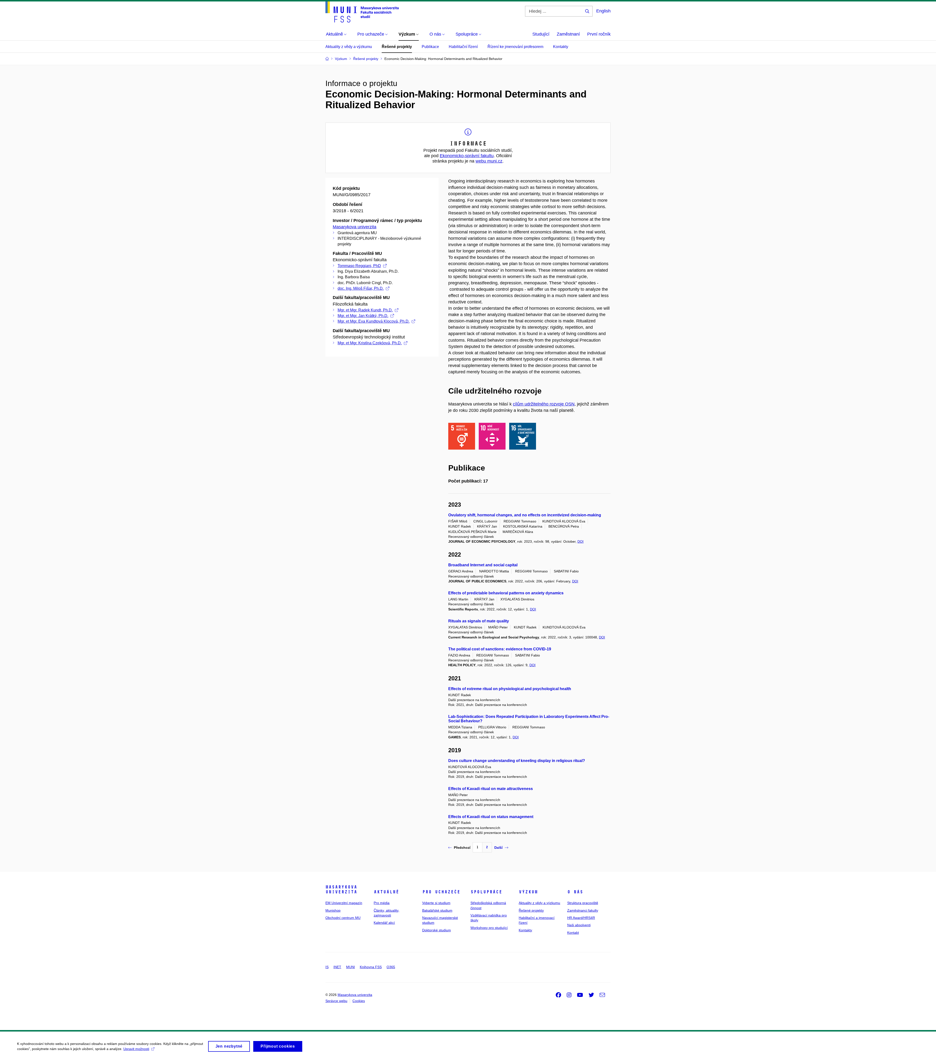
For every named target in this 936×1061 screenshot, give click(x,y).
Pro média (382, 903)
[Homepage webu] (362, 11)
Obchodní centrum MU (343, 918)
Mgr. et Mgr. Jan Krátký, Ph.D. (363, 316)
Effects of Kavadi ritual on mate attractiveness (490, 789)
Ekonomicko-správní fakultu (467, 155)
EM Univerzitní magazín (343, 903)
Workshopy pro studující (489, 928)
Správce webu (336, 1001)
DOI (580, 541)
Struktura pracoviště (582, 903)
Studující (540, 34)
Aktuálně (386, 892)
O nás (575, 892)
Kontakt (573, 933)
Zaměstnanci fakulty (582, 910)
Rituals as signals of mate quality (478, 621)
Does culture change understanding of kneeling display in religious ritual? (516, 761)
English (603, 11)
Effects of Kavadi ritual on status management (490, 817)
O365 (391, 967)
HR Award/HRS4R (581, 918)
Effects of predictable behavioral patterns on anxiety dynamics (506, 593)
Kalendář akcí (384, 923)
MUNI (350, 967)
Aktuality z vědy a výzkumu (348, 47)
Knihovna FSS (371, 967)
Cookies (358, 1001)
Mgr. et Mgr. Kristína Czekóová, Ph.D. (370, 343)
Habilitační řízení (463, 47)
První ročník (599, 34)
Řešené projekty (397, 47)
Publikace (430, 47)
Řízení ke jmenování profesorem (515, 47)
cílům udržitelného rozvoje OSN (544, 404)
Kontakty (560, 47)
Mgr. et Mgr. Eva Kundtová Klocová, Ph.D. (374, 321)
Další (498, 847)
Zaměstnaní (568, 34)
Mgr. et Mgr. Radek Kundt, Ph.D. (365, 310)
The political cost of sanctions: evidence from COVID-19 (499, 649)
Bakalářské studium (437, 910)
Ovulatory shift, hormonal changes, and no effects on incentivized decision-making (524, 515)
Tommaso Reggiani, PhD (359, 266)
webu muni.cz (489, 161)
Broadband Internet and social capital (482, 565)
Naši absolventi (579, 925)
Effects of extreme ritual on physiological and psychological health (509, 689)
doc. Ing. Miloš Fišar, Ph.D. (361, 288)
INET (337, 967)
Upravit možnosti (136, 1049)
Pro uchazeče (441, 892)
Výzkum (528, 892)
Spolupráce (486, 892)
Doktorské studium (436, 930)
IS (327, 967)
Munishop (333, 910)
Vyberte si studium (436, 903)
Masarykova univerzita (354, 226)
